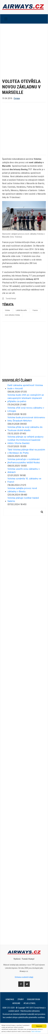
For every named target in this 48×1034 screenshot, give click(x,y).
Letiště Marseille (21, 310)
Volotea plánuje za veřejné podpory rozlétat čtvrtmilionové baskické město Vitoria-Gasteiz (25, 439)
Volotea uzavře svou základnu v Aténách (23, 470)
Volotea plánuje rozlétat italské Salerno (23, 499)
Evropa (17, 98)
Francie (35, 310)
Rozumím (39, 1026)
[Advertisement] (24, 49)
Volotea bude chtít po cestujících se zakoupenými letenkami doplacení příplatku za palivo (25, 398)
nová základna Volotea (12, 315)
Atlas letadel (30, 1003)
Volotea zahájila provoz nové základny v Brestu (22, 490)
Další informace (36, 1031)
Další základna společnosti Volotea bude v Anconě (25, 387)
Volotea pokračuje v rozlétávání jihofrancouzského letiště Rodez (23, 461)
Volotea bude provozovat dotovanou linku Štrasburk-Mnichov (26, 419)
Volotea (7, 310)
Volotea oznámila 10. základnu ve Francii (24, 480)
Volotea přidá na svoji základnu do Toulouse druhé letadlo (25, 429)
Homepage (10, 999)
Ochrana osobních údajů (24, 977)
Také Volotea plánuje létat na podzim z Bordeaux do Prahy (26, 451)
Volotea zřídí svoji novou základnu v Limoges (25, 409)
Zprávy (20, 999)
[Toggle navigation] (6, 19)
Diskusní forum (33, 999)
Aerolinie (16, 1003)
